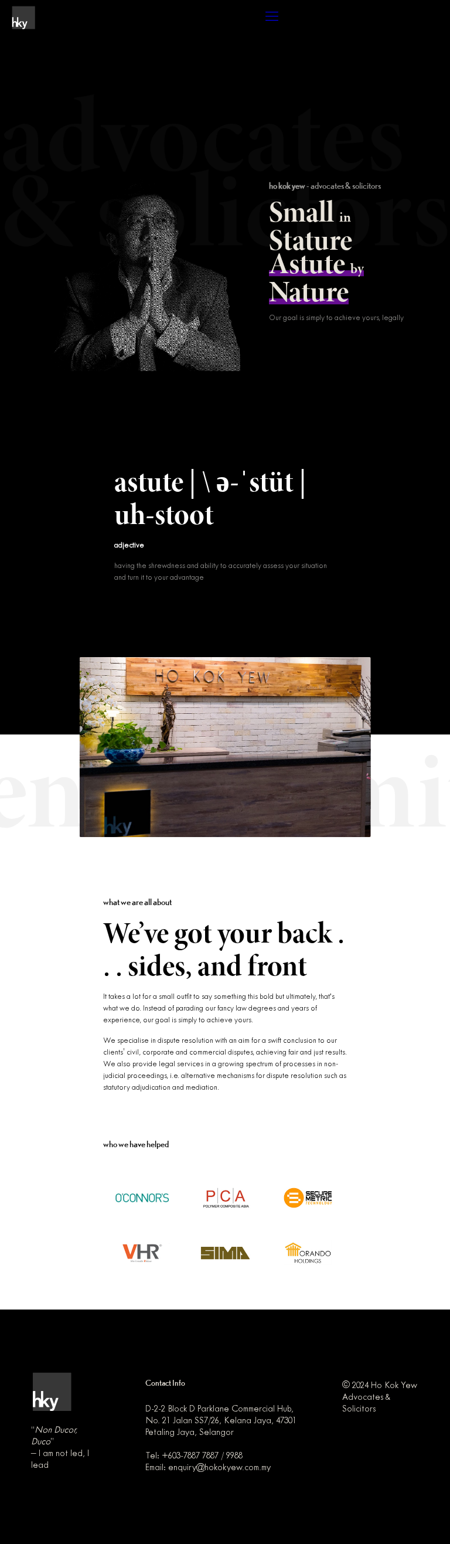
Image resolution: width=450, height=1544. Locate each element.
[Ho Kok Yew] (23, 17)
